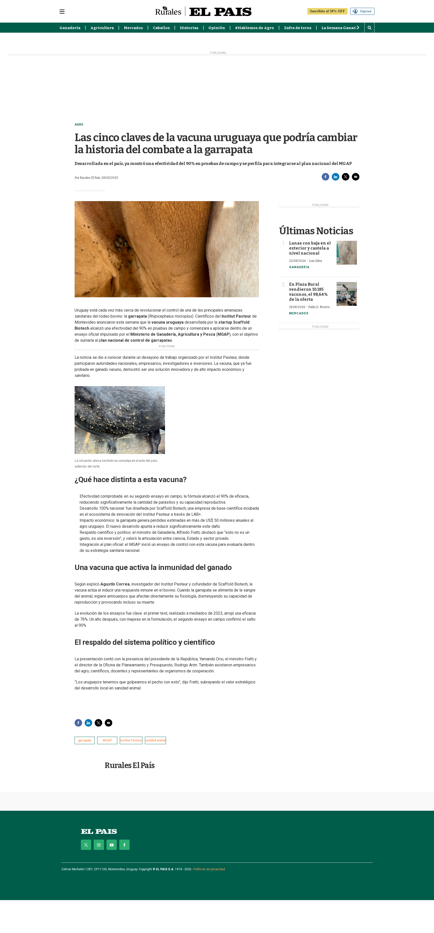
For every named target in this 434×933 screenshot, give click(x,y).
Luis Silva (315, 261)
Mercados (133, 28)
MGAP (107, 740)
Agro (79, 124)
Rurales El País (130, 765)
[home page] (99, 831)
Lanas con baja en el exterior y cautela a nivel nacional (310, 248)
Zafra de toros (297, 28)
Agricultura (102, 28)
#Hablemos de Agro (254, 28)
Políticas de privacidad (209, 869)
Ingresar (366, 11)
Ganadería (70, 28)
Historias (189, 28)
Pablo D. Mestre (319, 307)
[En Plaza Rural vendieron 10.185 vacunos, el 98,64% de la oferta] (347, 294)
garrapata (84, 740)
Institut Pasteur (131, 740)
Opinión (216, 28)
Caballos (161, 28)
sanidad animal (155, 740)
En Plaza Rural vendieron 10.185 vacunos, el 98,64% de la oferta (308, 292)
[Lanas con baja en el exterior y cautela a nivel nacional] (347, 253)
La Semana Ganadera (341, 28)
